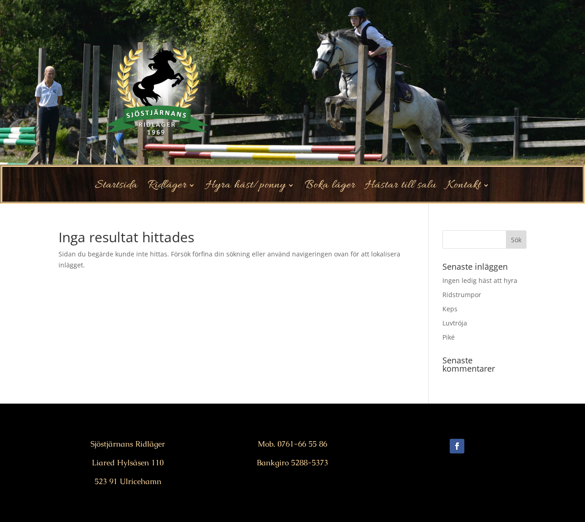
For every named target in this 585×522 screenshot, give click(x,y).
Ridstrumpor (461, 294)
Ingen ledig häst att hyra (479, 280)
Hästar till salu (400, 187)
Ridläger (167, 187)
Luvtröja (454, 323)
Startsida (116, 187)
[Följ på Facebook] (457, 446)
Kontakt (464, 187)
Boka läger (330, 187)
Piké (448, 337)
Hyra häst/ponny (246, 187)
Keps (449, 308)
